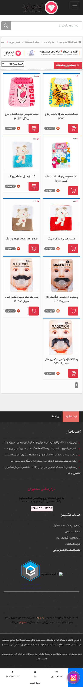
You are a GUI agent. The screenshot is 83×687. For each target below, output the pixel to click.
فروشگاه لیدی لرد (44, 654)
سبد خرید (35, 678)
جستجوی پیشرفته (66, 65)
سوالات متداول (72, 532)
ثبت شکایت (71, 417)
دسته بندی (56, 675)
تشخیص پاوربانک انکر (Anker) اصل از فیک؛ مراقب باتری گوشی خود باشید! (39, 455)
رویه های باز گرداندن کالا (68, 538)
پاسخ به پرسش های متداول (66, 526)
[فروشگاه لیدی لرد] (38, 7)
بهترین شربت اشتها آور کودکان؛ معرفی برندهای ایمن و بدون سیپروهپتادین (39, 442)
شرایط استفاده (72, 544)
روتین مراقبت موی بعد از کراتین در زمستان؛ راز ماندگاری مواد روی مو (44, 461)
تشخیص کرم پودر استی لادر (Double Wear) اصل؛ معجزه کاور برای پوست (40, 449)
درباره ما (56, 417)
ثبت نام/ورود (12, 675)
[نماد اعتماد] (41, 53)
